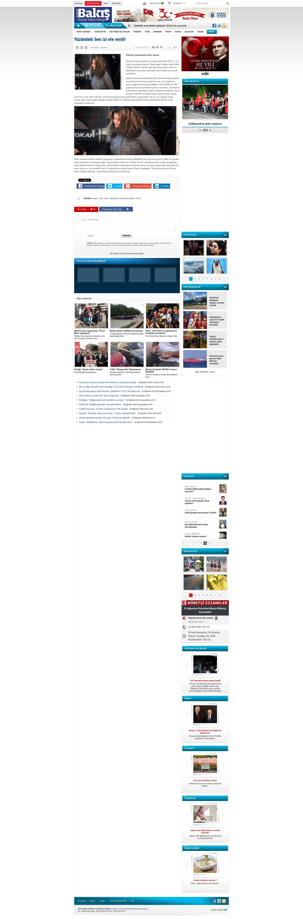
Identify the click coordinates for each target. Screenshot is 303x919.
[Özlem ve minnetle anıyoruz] (216, 248)
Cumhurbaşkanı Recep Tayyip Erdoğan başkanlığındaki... (127, 333)
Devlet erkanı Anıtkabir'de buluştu (150, 25)
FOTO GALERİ (189, 235)
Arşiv (106, 3)
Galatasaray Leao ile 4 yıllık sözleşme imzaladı (216, 321)
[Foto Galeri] (93, 25)
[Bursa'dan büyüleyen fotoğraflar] (193, 266)
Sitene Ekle (116, 3)
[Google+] (86, 47)
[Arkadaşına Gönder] (157, 47)
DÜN (197, 372)
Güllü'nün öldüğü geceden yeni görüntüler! (100, 404)
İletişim (102, 901)
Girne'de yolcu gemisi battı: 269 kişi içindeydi (216, 360)
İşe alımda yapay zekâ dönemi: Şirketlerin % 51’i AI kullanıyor (109, 391)
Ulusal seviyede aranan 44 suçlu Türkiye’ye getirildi (104, 417)
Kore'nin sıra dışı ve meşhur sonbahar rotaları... (205, 783)
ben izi (138, 198)
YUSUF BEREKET (196, 485)
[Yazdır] (161, 47)
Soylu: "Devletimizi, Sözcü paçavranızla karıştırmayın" (106, 422)
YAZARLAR (188, 476)
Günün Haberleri (93, 3)
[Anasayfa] (78, 25)
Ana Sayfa (79, 3)
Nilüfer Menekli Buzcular (197, 498)
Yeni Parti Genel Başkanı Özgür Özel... (162, 333)
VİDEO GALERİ (190, 551)
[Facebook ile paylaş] (214, 25)
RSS (132, 901)
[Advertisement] (268, 30)
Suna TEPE (201, 520)
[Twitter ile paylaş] (219, 25)
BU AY (212, 372)
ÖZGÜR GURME (192, 848)
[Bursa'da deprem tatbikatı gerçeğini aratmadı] (193, 248)
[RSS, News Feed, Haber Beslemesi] (224, 25)
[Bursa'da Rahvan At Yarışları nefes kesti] (216, 564)
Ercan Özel (195, 509)
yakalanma (114, 198)
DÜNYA (188, 698)
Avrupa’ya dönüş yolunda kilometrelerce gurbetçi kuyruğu (107, 382)
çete (101, 198)
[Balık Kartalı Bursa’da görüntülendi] (216, 266)
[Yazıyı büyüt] (176, 47)
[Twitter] (81, 47)
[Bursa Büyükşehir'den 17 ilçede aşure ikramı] (193, 564)
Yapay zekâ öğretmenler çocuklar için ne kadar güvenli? (205, 834)
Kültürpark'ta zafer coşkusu (205, 123)
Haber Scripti (217, 910)
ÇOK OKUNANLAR (192, 287)
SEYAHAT (189, 748)
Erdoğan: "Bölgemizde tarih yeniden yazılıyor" (102, 400)
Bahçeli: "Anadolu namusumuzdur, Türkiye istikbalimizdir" (107, 413)
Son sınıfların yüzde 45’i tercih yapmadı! (99, 395)
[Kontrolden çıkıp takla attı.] (193, 582)
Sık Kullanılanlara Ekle (118, 901)
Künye (92, 901)
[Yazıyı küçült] (169, 47)
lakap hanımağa (127, 198)
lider (106, 198)
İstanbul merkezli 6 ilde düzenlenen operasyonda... (125, 372)
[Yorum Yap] (153, 47)
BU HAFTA (204, 372)
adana (95, 198)
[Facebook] (77, 47)
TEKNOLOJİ (190, 798)
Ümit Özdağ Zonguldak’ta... (88, 370)
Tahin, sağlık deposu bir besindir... (205, 882)
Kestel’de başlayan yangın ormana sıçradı (216, 301)
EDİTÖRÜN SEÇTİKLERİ (195, 648)
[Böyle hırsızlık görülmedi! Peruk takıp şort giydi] (216, 582)
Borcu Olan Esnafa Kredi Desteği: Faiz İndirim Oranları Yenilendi (111, 386)
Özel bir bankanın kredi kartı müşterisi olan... (162, 373)
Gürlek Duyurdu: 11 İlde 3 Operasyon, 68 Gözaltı (103, 409)
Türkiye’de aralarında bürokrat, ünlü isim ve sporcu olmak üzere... (89, 335)
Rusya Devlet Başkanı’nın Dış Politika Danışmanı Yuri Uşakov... (205, 734)
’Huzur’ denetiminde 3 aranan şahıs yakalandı (216, 340)
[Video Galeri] (113, 25)
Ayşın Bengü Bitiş (194, 532)
